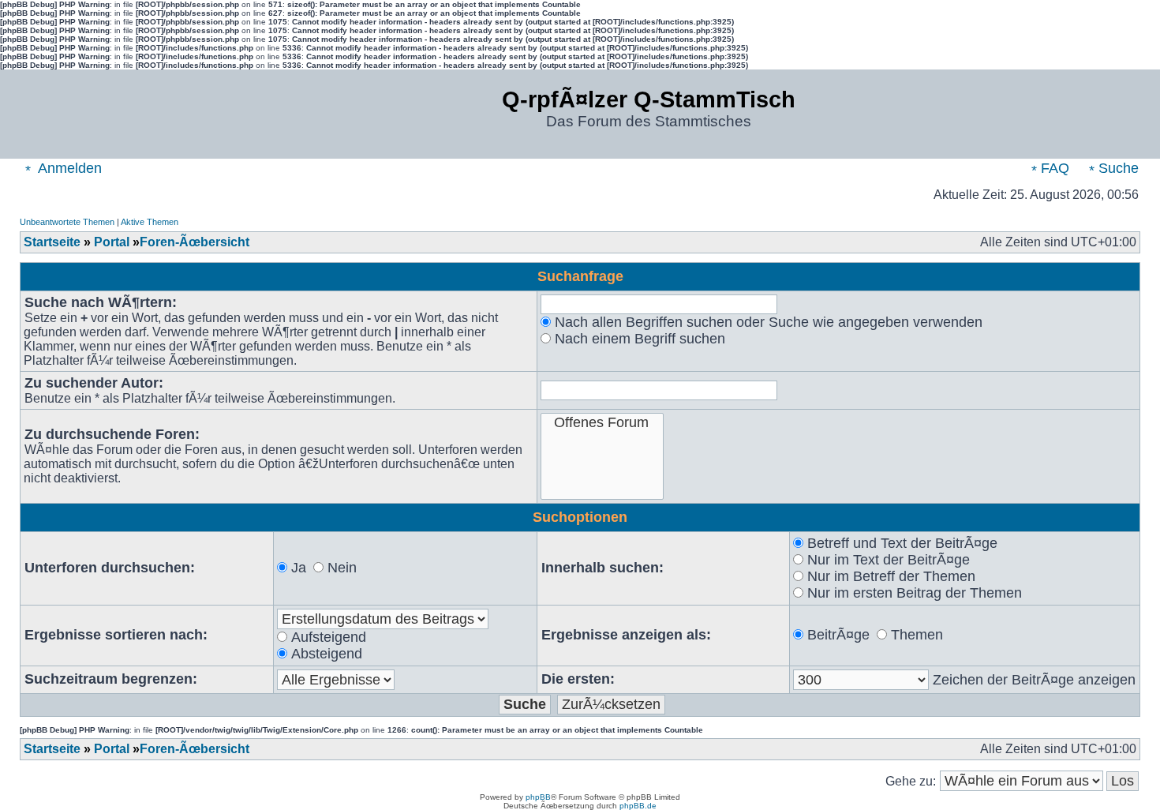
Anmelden (68, 168)
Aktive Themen (149, 222)
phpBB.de (638, 805)
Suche (1117, 168)
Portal (111, 242)
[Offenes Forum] (602, 422)
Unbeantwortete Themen (67, 222)
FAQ (1053, 168)
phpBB (538, 797)
